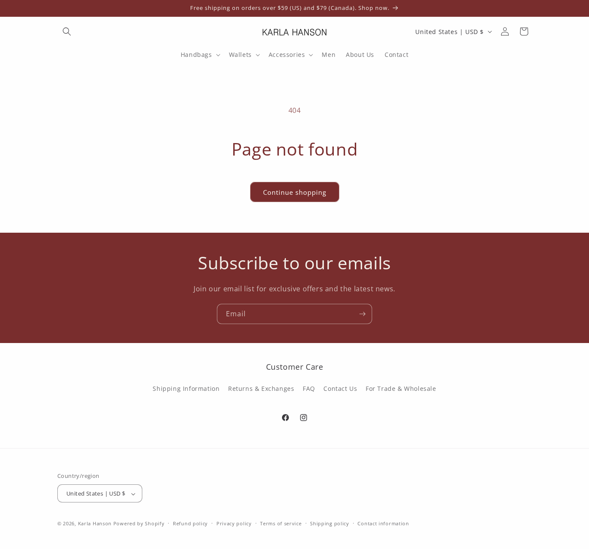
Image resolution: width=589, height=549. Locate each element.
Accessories (287, 55)
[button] (66, 31)
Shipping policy (329, 523)
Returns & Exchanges (261, 388)
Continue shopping (294, 192)
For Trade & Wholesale (401, 388)
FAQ (309, 388)
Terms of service (280, 523)
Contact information (383, 523)
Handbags (196, 55)
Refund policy (190, 523)
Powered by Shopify (139, 524)
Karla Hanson (95, 524)
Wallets (240, 55)
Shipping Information (186, 388)
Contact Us (340, 388)
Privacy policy (234, 523)
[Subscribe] (362, 314)
